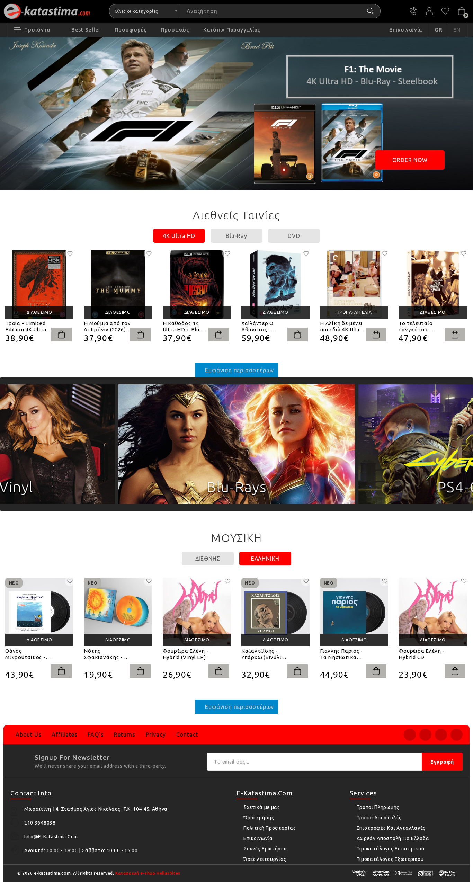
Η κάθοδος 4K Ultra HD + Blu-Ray (182, 326)
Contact (187, 734)
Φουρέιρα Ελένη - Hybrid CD (422, 654)
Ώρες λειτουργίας (264, 859)
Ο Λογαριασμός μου (429, 11)
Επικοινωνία (258, 838)
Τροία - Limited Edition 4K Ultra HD (25, 326)
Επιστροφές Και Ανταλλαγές (391, 828)
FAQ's (96, 734)
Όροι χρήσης (258, 817)
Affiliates (64, 734)
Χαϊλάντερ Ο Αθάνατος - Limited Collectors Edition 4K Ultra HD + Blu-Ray (265, 326)
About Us (28, 734)
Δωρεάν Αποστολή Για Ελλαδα (393, 838)
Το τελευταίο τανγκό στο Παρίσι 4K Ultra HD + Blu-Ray (418, 326)
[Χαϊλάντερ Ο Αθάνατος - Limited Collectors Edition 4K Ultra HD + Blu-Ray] (275, 284)
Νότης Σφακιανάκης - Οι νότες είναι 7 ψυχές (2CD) (107, 654)
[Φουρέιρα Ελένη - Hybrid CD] (433, 612)
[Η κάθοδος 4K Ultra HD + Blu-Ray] (197, 284)
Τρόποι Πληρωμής (378, 807)
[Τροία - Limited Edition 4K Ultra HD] (39, 284)
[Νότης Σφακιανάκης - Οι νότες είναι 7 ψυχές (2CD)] (118, 612)
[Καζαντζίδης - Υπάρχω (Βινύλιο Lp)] (275, 612)
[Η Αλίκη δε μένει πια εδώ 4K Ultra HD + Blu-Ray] (354, 284)
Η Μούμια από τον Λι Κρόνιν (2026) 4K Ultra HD (107, 326)
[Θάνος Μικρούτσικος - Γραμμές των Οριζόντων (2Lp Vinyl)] (39, 612)
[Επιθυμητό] (70, 253)
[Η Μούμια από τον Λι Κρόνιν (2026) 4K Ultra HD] (118, 284)
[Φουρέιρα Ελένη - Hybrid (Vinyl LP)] (197, 612)
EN (457, 30)
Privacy (156, 734)
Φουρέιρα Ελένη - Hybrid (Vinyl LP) (186, 654)
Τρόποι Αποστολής (379, 817)
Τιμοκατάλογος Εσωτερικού (391, 849)
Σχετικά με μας (261, 807)
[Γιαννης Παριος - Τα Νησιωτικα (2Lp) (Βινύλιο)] (354, 612)
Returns (124, 734)
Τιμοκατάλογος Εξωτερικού (390, 859)
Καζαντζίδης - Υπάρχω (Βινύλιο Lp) (263, 654)
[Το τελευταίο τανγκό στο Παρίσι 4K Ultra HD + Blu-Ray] (433, 284)
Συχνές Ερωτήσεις (265, 849)
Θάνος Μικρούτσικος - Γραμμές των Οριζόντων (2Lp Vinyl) (26, 654)
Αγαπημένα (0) (445, 11)
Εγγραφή (442, 762)
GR (439, 30)
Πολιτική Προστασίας (269, 828)
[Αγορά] (61, 334)
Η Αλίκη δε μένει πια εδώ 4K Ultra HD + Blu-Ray (341, 326)
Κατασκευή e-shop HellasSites (147, 873)
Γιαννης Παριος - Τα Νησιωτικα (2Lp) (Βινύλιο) (341, 654)
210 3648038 (413, 11)
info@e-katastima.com (51, 836)
